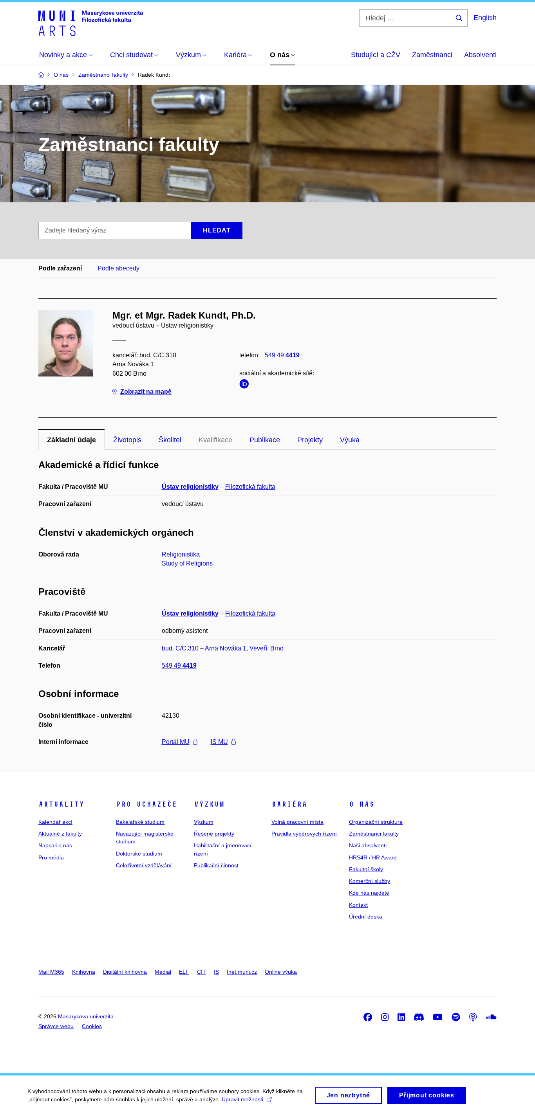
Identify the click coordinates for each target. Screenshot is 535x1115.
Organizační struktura (376, 822)
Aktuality (61, 804)
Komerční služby (369, 881)
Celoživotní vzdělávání (144, 865)
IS (216, 972)
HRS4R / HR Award (373, 857)
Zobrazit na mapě (146, 391)
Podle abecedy (118, 268)
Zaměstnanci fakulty (374, 833)
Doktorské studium (139, 853)
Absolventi (480, 55)
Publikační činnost (216, 865)
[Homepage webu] (90, 22)
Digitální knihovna (125, 972)
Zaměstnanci (432, 55)
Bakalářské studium (140, 822)
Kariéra (289, 804)
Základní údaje (71, 440)
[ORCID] (246, 385)
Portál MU (176, 742)
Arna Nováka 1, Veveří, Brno (244, 648)
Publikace (264, 440)
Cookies (92, 1026)
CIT (201, 972)
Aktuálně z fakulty (60, 833)
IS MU (219, 742)
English (485, 18)
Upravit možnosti (242, 1099)
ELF (184, 972)
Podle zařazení (60, 268)
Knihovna (83, 972)
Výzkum (209, 804)
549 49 (282, 355)
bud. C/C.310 (180, 648)
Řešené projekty (214, 833)
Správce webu (56, 1026)
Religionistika (181, 554)
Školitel (170, 440)
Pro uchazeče (146, 804)
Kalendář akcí (55, 822)
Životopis (127, 440)
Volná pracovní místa (297, 822)
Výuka (350, 440)
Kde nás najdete (369, 893)
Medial (163, 972)
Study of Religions (187, 563)
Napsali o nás (55, 845)
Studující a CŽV (375, 55)
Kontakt (358, 905)
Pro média (51, 857)
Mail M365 (51, 972)
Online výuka (281, 972)
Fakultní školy (366, 869)
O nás (361, 804)
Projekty (310, 440)
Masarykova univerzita (86, 1016)
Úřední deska (365, 916)
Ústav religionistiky (190, 486)
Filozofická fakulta (250, 486)
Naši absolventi (368, 845)
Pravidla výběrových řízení (304, 833)
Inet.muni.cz (242, 972)
